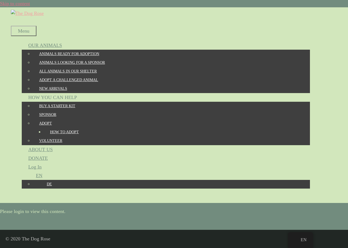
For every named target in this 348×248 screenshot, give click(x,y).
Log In (35, 167)
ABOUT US (40, 149)
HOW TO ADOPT (64, 132)
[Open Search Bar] (17, 21)
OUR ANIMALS (45, 45)
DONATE (38, 158)
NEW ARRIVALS (53, 89)
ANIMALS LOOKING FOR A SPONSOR (72, 63)
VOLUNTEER (50, 141)
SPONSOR (47, 115)
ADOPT (45, 123)
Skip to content (15, 3)
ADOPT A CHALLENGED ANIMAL (68, 80)
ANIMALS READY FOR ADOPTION (69, 54)
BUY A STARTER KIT (57, 106)
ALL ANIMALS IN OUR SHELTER (68, 71)
